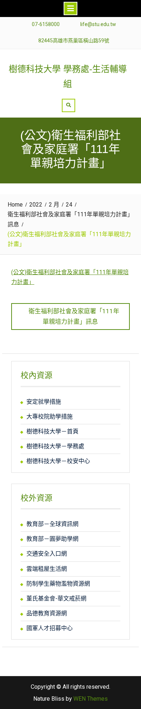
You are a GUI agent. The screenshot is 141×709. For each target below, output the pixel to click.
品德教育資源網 (46, 613)
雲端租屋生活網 (46, 568)
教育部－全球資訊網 (52, 524)
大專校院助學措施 (49, 416)
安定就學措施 (43, 401)
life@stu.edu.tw (98, 24)
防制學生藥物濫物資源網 (58, 583)
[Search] (68, 105)
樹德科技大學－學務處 (55, 446)
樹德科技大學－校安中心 (58, 461)
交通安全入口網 (46, 553)
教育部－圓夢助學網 (52, 538)
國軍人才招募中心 (49, 628)
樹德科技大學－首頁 (52, 431)
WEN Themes (90, 698)
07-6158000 (46, 24)
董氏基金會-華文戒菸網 (56, 598)
